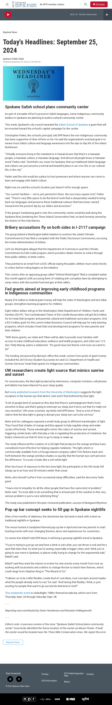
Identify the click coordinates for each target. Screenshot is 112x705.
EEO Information (49, 681)
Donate (100, 4)
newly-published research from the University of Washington (44, 392)
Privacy (45, 674)
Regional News (10, 32)
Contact (90, 674)
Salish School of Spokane (73, 124)
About (67, 682)
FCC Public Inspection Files (74, 674)
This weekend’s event (17, 592)
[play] (8, 14)
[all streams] (107, 14)
